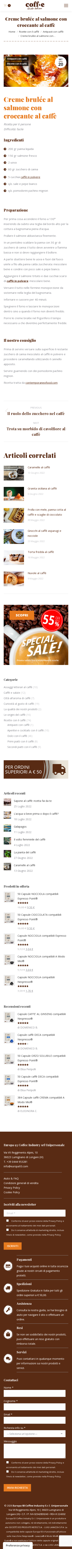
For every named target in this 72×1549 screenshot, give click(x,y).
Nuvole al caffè (37, 573)
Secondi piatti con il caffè (22, 747)
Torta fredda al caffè (41, 552)
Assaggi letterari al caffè (18, 687)
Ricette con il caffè (17, 64)
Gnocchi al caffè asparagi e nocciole (44, 533)
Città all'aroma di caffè (17, 698)
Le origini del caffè (14, 714)
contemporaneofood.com (41, 382)
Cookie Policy (12, 1192)
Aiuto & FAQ (11, 1178)
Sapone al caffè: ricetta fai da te (33, 801)
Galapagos (20, 826)
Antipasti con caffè (17, 59)
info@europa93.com (16, 1166)
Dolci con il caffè (17, 736)
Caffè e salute (12, 692)
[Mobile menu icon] (66, 5)
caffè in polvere (30, 177)
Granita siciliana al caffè (42, 488)
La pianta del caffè (25, 852)
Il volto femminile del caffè (29, 839)
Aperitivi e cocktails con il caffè (25, 730)
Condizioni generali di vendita (21, 1183)
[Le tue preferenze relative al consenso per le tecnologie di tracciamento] (18, 1545)
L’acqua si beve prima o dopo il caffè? (36, 813)
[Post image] (14, 473)
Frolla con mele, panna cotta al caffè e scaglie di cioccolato (47, 512)
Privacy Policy (12, 1187)
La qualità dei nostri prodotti (20, 709)
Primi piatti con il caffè (20, 741)
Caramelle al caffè (39, 467)
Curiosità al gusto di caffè (19, 703)
